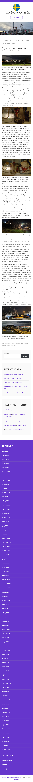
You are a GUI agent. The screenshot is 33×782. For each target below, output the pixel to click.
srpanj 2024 (5, 521)
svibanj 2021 (5, 662)
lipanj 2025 (5, 496)
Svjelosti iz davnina (14, 48)
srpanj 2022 (5, 604)
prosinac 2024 (6, 505)
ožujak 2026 (5, 463)
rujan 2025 (5, 488)
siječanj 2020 (6, 729)
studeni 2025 (6, 480)
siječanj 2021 (5, 679)
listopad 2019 (6, 741)
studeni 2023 (6, 546)
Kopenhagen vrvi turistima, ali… (13, 382)
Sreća (19, 410)
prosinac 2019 (6, 733)
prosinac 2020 (6, 683)
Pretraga (6, 353)
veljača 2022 (5, 625)
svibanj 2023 (6, 563)
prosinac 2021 (6, 633)
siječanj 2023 (6, 579)
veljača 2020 (5, 725)
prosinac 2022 (6, 584)
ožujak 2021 (5, 671)
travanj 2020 (6, 716)
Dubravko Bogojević (10, 425)
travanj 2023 (5, 567)
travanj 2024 (5, 530)
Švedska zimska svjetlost (13, 343)
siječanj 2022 (6, 629)
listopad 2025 (6, 484)
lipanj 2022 (5, 608)
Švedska (20, 50)
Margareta (7, 421)
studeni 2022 (6, 588)
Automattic (16, 779)
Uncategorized (6, 769)
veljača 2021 (5, 675)
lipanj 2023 (5, 559)
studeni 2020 (6, 687)
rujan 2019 (5, 745)
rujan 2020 (5, 695)
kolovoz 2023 (6, 550)
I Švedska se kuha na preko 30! (13, 378)
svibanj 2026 (6, 455)
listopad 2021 (6, 642)
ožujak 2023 (5, 571)
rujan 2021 (5, 646)
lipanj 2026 (5, 451)
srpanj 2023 (5, 555)
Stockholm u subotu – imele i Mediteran (16, 393)
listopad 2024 (6, 513)
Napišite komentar (12, 345)
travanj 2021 (5, 666)
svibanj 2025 (6, 501)
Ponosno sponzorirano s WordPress (11, 777)
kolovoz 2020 (6, 700)
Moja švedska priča (16, 12)
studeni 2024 (6, 509)
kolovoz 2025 (6, 492)
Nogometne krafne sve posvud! (13, 374)
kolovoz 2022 (6, 600)
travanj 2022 (5, 617)
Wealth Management (10, 410)
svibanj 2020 (6, 712)
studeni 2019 (5, 737)
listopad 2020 (6, 691)
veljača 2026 (5, 467)
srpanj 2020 (5, 704)
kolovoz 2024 (6, 517)
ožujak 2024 (5, 534)
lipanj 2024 (5, 526)
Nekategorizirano (7, 760)
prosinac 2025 (6, 476)
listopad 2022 (6, 592)
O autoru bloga (15, 421)
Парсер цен (7, 414)
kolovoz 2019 (6, 749)
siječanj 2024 (6, 538)
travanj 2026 (5, 459)
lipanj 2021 (5, 658)
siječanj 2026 (6, 472)
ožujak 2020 (5, 720)
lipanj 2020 (5, 708)
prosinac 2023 (6, 542)
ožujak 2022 (5, 621)
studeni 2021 (5, 637)
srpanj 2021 (5, 654)
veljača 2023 (5, 575)
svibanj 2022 (6, 613)
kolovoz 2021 (6, 650)
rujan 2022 (5, 596)
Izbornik (17, 17)
